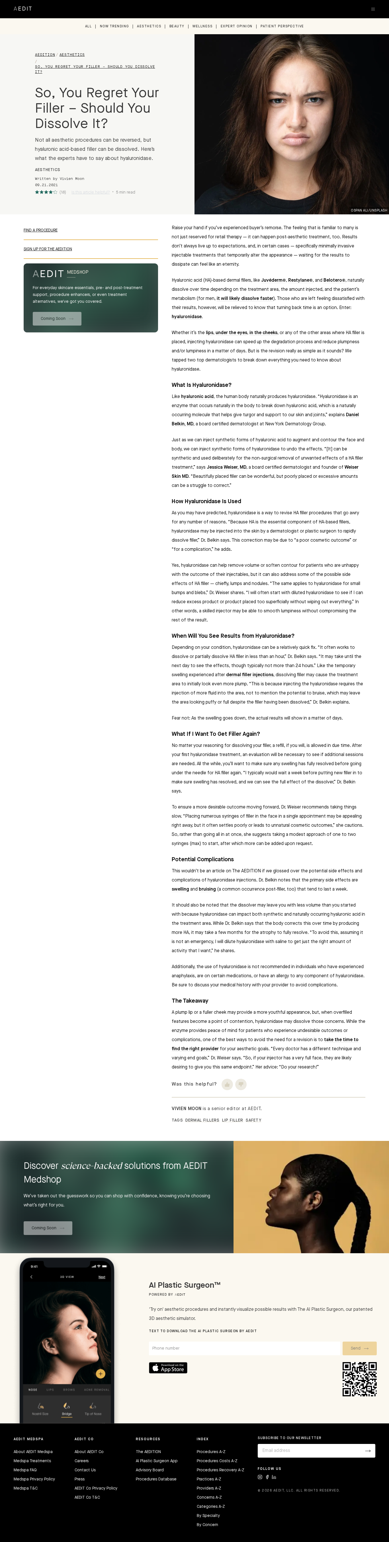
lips (209, 333)
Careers (82, 1461)
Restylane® (300, 280)
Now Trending (114, 26)
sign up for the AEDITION (48, 249)
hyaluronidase (187, 317)
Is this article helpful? (90, 192)
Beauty (177, 26)
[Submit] (368, 1451)
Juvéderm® (273, 280)
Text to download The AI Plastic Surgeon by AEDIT (203, 1331)
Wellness (202, 26)
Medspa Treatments (32, 1461)
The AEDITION (148, 1452)
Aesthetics (149, 26)
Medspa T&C (26, 1488)
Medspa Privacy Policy (34, 1479)
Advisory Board (150, 1470)
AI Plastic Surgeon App (157, 1461)
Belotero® (334, 280)
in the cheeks (263, 333)
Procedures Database (156, 1479)
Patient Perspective (282, 26)
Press (80, 1479)
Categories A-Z (211, 1507)
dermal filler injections (249, 675)
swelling (180, 889)
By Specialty (208, 1516)
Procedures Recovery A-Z (220, 1470)
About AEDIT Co (89, 1452)
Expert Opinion (237, 26)
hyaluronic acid (197, 397)
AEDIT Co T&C (87, 1498)
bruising (207, 889)
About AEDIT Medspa (33, 1452)
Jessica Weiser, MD (226, 467)
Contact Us (85, 1470)
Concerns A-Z (209, 1498)
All (88, 26)
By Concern (207, 1525)
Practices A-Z (209, 1479)
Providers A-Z (209, 1488)
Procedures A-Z (211, 1452)
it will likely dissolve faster (245, 298)
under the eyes (231, 333)
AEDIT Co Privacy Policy (96, 1488)
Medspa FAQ (25, 1470)
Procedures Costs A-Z (217, 1461)
